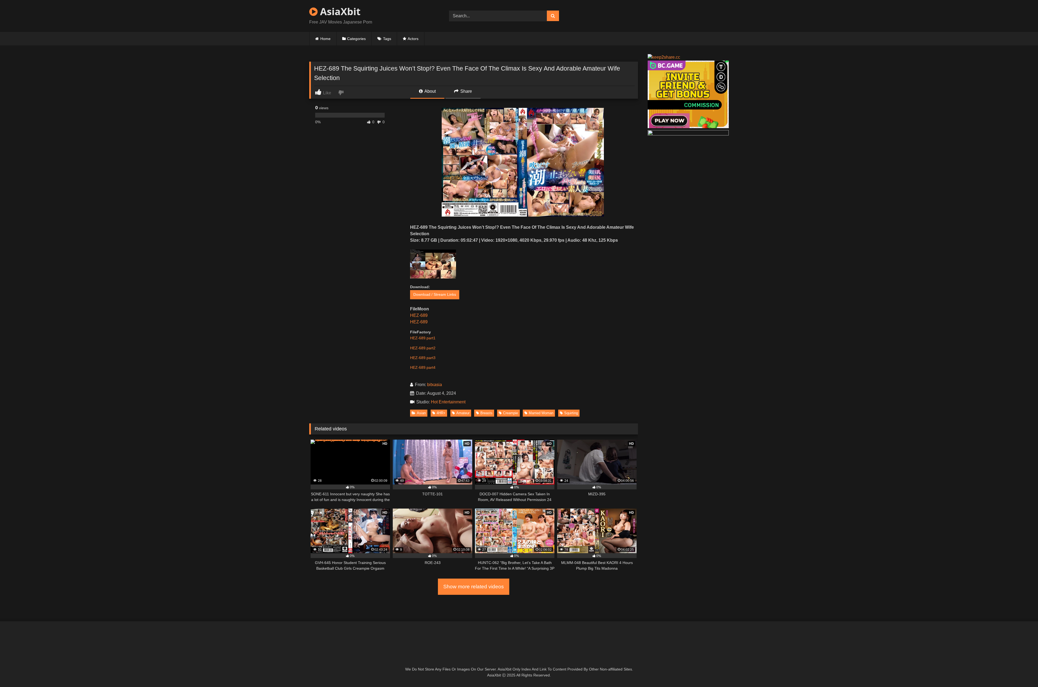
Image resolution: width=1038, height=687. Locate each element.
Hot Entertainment (449, 402)
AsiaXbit (339, 11)
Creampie (510, 413)
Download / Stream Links (434, 294)
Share (465, 91)
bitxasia (434, 384)
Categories (356, 38)
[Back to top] (1021, 671)
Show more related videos (473, 586)
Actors (413, 38)
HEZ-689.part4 (422, 367)
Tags (387, 38)
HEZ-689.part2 (422, 348)
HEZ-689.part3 (422, 358)
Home (325, 38)
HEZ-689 (419, 315)
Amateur (463, 413)
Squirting (571, 413)
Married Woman (541, 413)
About (430, 91)
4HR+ (441, 413)
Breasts (486, 413)
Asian (421, 413)
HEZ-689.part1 (422, 338)
